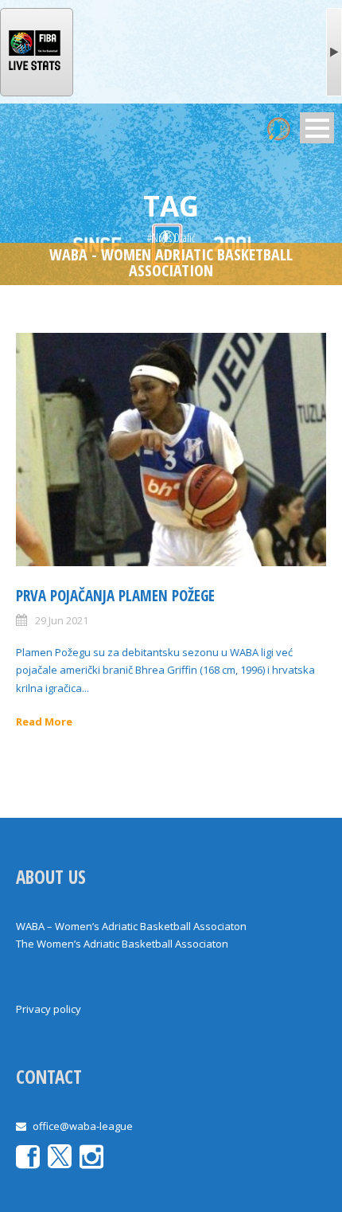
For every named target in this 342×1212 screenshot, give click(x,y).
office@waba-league (83, 1126)
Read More (44, 721)
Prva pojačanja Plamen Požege (115, 595)
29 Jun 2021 (61, 620)
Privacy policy (48, 1009)
